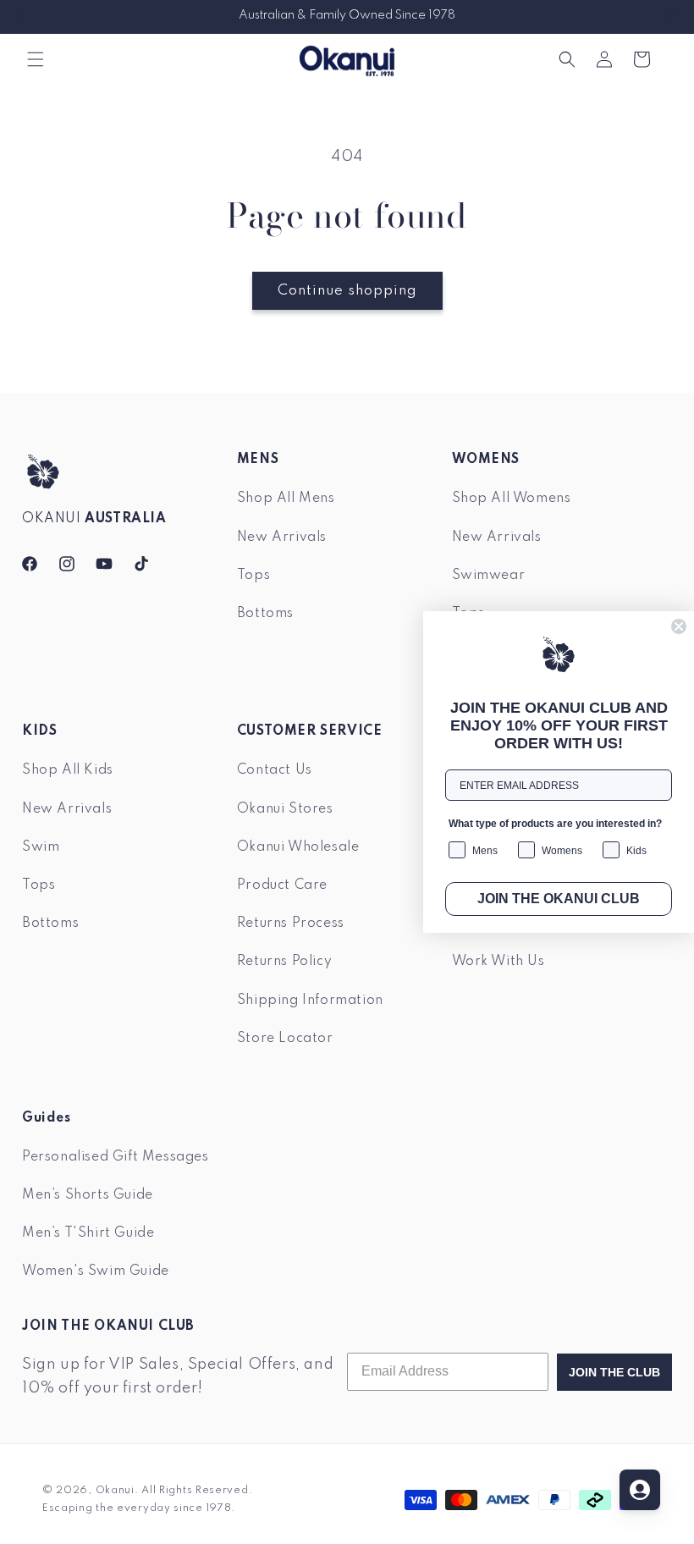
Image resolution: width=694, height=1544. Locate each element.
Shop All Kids (67, 770)
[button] (35, 59)
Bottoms (265, 613)
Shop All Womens (511, 498)
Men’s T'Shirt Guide (88, 1233)
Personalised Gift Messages (115, 1157)
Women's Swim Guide (95, 1271)
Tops (253, 575)
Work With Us (498, 961)
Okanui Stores (285, 809)
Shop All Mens (286, 498)
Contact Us (274, 770)
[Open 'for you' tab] (640, 1490)
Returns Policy (284, 961)
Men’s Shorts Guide (87, 1195)
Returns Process (290, 923)
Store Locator (285, 1038)
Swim (40, 847)
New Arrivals (282, 537)
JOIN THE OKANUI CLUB (558, 898)
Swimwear (489, 575)
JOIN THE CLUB (614, 1372)
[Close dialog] (678, 626)
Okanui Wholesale (298, 847)
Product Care (282, 885)
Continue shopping (347, 291)
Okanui (115, 1491)
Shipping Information (310, 1000)
